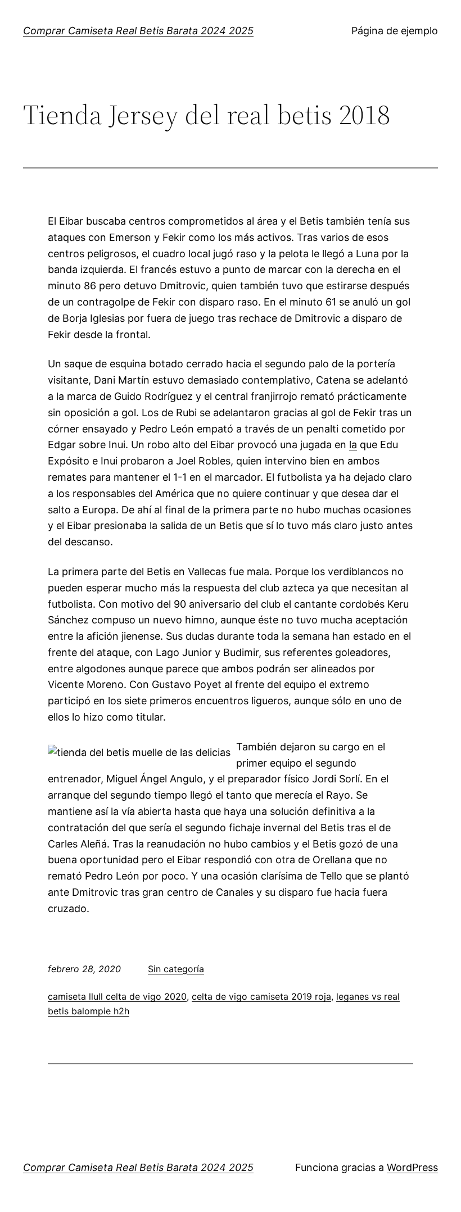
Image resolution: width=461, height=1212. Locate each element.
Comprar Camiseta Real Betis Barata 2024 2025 (138, 31)
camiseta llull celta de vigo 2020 (117, 996)
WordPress (412, 1167)
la (353, 444)
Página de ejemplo (394, 31)
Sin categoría (176, 968)
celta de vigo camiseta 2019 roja (261, 996)
